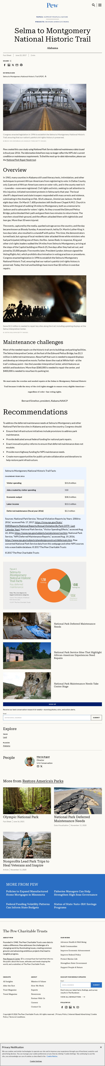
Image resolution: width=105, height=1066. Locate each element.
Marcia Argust (43, 756)
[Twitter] (74, 1007)
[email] (16, 65)
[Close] (101, 1047)
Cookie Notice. (52, 1056)
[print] (21, 65)
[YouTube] (77, 1007)
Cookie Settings (36, 1061)
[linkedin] (8, 65)
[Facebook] (62, 1007)
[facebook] (4, 65)
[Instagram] (66, 1007)
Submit (96, 718)
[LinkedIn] (70, 1007)
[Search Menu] (94, 5)
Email (5, 713)
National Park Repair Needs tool (21, 159)
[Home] (25, 931)
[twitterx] (13, 65)
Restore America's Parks (42, 781)
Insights (7, 977)
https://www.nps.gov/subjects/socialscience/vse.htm (41, 533)
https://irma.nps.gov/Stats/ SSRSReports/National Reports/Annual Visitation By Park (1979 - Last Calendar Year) (40, 526)
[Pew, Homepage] (52, 5)
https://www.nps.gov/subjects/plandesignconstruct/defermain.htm (38, 540)
